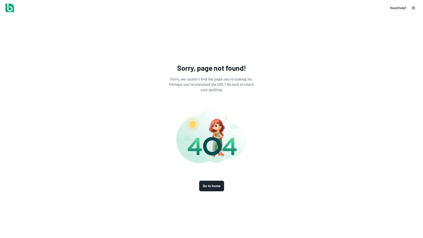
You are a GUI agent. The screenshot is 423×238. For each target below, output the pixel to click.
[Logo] (9, 8)
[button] (413, 8)
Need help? (398, 8)
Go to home (212, 186)
